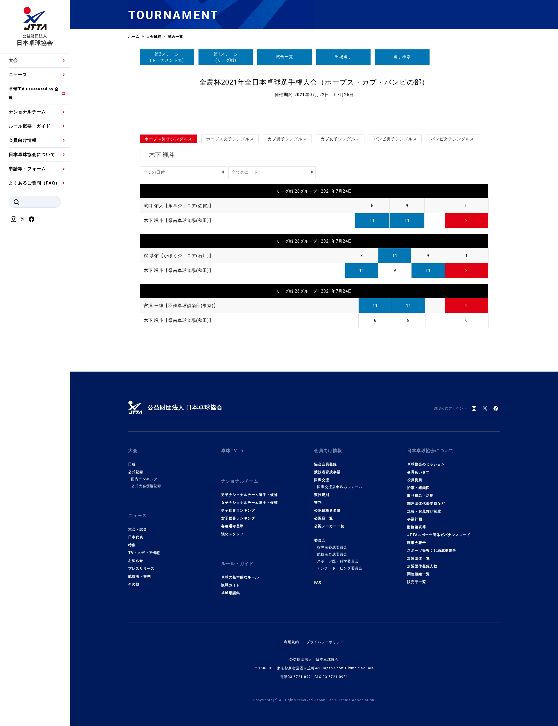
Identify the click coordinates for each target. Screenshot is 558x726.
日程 (132, 464)
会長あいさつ (418, 472)
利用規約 (291, 642)
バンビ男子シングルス (395, 139)
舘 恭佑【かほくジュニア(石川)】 (179, 255)
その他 (134, 584)
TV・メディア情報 (144, 553)
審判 (318, 503)
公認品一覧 (323, 518)
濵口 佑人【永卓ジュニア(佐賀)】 (179, 205)
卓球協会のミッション (426, 464)
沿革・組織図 (418, 488)
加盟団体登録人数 (422, 566)
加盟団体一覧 (418, 558)
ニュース (18, 74)
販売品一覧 (416, 582)
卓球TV (34, 93)
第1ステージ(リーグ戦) (226, 57)
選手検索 (402, 56)
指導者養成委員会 (332, 547)
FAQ (318, 582)
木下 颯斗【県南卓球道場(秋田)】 (179, 220)
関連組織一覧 (418, 574)
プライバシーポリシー (325, 642)
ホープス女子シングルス (230, 139)
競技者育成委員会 (332, 554)
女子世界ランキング (238, 518)
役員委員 (414, 480)
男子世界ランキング (238, 510)
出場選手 (343, 56)
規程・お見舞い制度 (424, 511)
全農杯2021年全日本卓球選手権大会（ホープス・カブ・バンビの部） (314, 82)
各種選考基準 (232, 526)
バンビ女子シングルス (452, 139)
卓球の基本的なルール (240, 577)
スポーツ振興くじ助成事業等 (431, 550)
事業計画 (414, 519)
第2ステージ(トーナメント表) (167, 57)
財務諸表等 (416, 527)
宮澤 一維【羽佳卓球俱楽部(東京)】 (181, 305)
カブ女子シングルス (340, 139)
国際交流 (321, 480)
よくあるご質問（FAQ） (34, 183)
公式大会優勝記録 (146, 486)
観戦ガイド (230, 585)
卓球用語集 (230, 593)
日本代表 (135, 537)
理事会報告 (416, 543)
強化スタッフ (232, 534)
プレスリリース (141, 569)
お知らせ (135, 561)
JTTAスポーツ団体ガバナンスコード (439, 535)
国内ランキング (144, 479)
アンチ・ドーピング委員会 (339, 568)
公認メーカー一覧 (329, 526)
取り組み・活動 (420, 496)
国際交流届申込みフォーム (339, 487)
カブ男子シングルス (287, 139)
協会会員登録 (325, 464)
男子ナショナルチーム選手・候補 (249, 495)
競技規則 (321, 495)
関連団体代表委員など (426, 503)
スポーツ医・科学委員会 (338, 561)
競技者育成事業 (327, 472)
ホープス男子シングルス (168, 139)
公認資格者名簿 (327, 510)
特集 (132, 545)
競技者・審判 (139, 576)
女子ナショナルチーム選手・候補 (249, 503)
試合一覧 (284, 56)
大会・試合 (137, 529)
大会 (13, 60)
